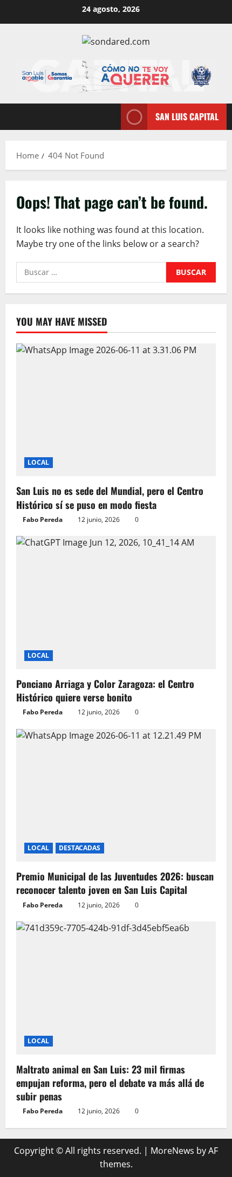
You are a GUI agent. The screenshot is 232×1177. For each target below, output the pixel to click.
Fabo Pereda (43, 519)
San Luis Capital (187, 116)
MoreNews (172, 1151)
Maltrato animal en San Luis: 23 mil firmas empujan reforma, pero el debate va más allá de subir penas (110, 1082)
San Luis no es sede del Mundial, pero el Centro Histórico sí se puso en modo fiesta (109, 497)
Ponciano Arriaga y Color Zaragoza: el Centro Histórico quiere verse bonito (105, 690)
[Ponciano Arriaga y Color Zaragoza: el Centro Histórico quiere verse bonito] (116, 602)
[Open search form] (107, 116)
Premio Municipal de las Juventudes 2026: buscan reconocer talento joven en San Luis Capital (115, 883)
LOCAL (39, 462)
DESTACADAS (80, 847)
